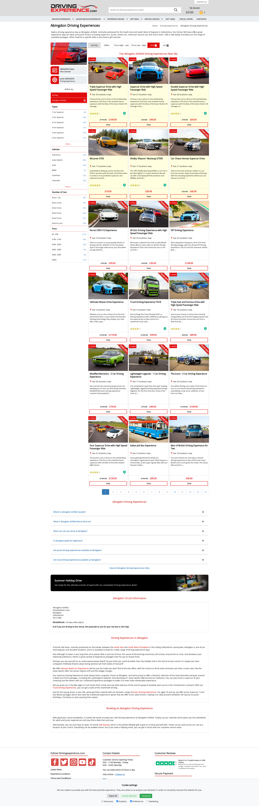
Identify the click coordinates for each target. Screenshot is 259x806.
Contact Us (201, 2)
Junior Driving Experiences (144, 692)
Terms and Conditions (61, 778)
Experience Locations (60, 773)
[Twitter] (64, 765)
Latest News (56, 769)
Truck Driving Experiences (64, 687)
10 (175, 492)
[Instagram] (73, 765)
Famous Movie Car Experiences (75, 668)
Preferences (138, 801)
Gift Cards (170, 19)
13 (198, 492)
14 (205, 492)
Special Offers (186, 19)
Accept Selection (129, 796)
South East (119, 647)
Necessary (108, 801)
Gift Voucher (104, 724)
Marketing (153, 801)
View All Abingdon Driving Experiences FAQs (129, 568)
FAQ (104, 779)
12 (190, 492)
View (108, 124)
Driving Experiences (169, 25)
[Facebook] (55, 765)
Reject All (113, 796)
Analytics (123, 801)
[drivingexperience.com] (74, 12)
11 (182, 492)
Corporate (201, 19)
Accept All (146, 796)
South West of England (138, 647)
